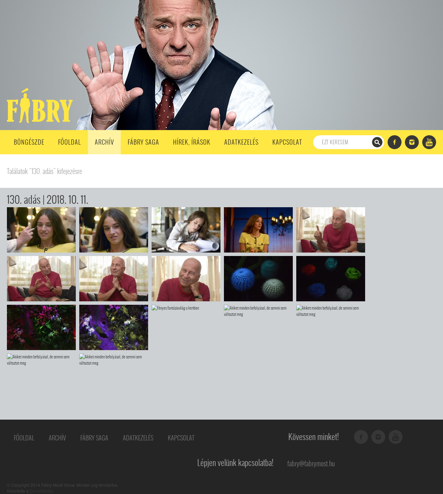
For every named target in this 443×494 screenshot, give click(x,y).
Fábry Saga (143, 142)
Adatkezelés (241, 142)
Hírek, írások (191, 142)
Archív (104, 142)
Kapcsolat (287, 142)
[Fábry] (39, 104)
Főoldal (69, 142)
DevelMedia (41, 491)
